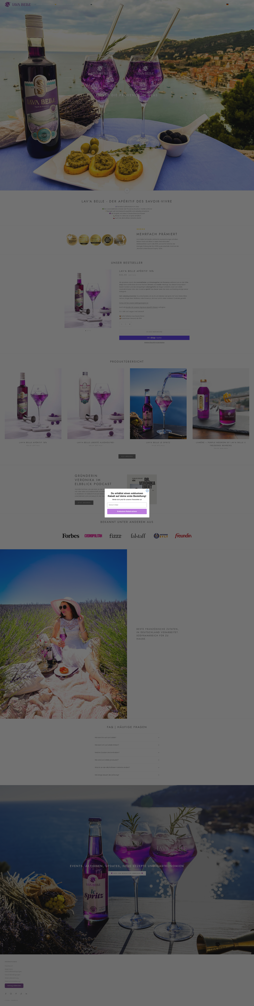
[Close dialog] (147, 490)
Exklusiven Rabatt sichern (127, 511)
